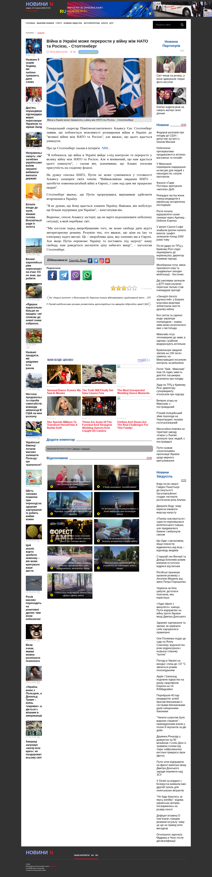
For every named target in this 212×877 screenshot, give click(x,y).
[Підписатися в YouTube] (108, 260)
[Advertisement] (99, 330)
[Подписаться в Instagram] (102, 260)
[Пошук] (182, 25)
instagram (86, 449)
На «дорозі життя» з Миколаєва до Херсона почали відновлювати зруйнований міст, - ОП (100, 297)
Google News (78, 260)
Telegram (76, 449)
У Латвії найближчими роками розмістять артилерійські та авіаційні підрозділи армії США (97, 304)
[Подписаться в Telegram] (96, 260)
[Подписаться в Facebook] (90, 260)
